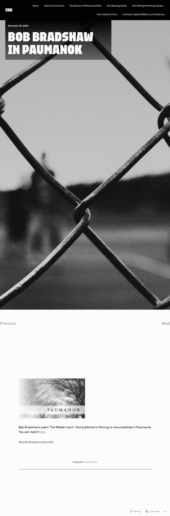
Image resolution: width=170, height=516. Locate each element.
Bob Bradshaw (91, 462)
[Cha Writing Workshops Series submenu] (164, 5)
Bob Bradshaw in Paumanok (50, 43)
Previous (8, 323)
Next (166, 323)
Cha (8, 10)
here (42, 432)
